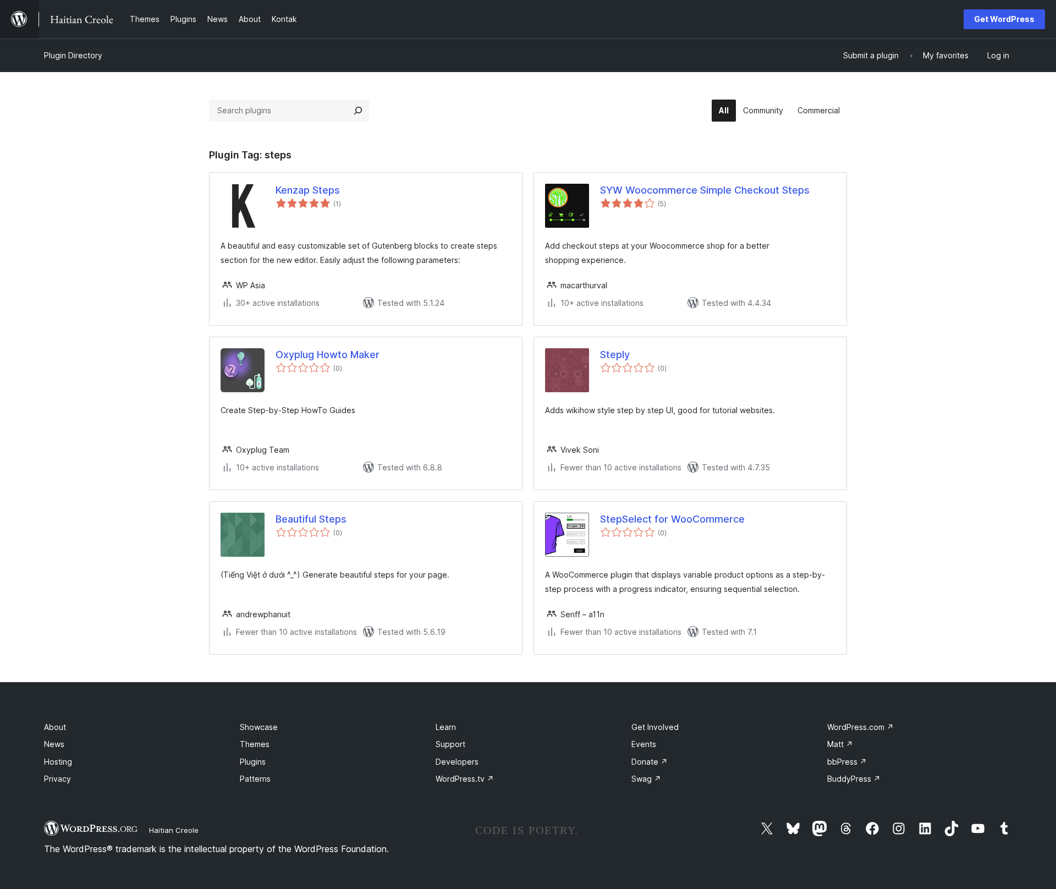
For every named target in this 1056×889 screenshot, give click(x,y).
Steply (615, 354)
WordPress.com (860, 727)
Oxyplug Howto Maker (328, 354)
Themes (255, 744)
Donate (649, 761)
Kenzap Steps (308, 190)
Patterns (255, 778)
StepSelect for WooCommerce (672, 519)
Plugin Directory (73, 55)
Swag (646, 778)
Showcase (259, 727)
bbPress (847, 761)
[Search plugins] (358, 111)
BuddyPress (854, 778)
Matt (840, 744)
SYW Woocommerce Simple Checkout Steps (705, 190)
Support (450, 744)
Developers (457, 761)
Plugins (253, 761)
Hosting (58, 761)
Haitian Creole (174, 830)
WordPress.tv (465, 778)
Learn (446, 727)
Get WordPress (1004, 19)
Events (643, 744)
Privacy (57, 778)
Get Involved (655, 727)
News (54, 744)
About (55, 727)
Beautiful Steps (311, 519)
